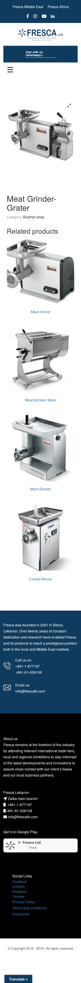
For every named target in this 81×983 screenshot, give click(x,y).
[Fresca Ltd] (10, 845)
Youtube (18, 896)
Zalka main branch (23, 798)
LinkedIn (18, 886)
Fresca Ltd (31, 842)
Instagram (19, 891)
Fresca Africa (58, 6)
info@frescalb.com (23, 816)
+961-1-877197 (19, 804)
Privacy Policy (23, 901)
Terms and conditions (29, 908)
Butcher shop (33, 217)
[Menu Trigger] (10, 69)
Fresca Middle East (28, 6)
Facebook (19, 881)
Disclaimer (20, 914)
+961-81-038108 (19, 810)
